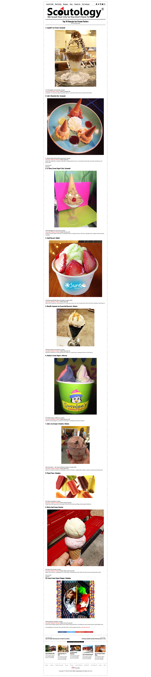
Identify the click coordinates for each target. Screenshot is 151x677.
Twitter (58, 91)
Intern (100, 665)
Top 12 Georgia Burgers (88, 654)
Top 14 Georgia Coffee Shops (100, 654)
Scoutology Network (85, 627)
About (46, 665)
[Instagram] (101, 4)
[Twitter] (99, 4)
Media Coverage (59, 665)
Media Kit (86, 665)
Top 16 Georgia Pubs (50, 653)
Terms (66, 665)
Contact (51, 665)
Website (53, 91)
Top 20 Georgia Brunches (73, 653)
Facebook (47, 91)
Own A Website (78, 665)
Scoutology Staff (76, 23)
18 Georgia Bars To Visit (62, 654)
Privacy (71, 665)
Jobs (105, 665)
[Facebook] (97, 4)
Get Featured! (94, 665)
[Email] (103, 4)
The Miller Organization (76, 671)
